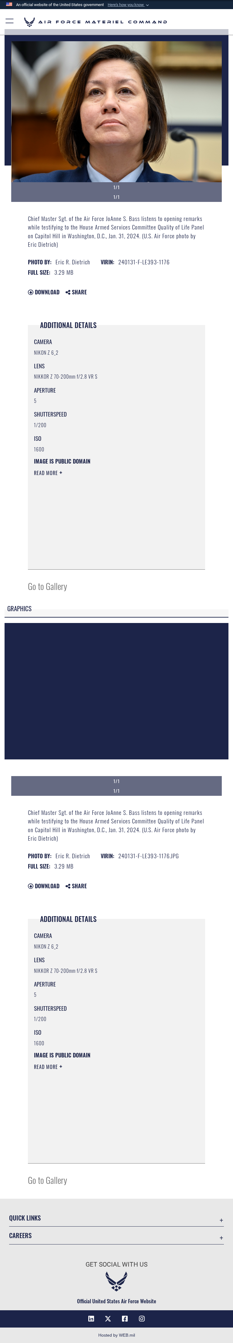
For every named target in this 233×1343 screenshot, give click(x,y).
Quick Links (25, 1217)
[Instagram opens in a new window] (142, 1318)
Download (46, 292)
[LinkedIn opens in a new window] (91, 1318)
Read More (46, 473)
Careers (20, 1235)
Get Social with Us (116, 1264)
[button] (129, 5)
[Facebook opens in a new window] (125, 1318)
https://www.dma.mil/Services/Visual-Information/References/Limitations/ (105, 520)
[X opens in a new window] (108, 1318)
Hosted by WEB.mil (116, 1335)
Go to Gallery (47, 585)
